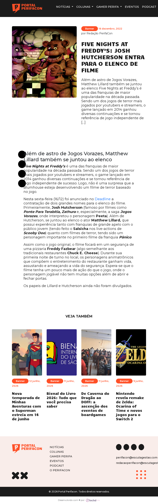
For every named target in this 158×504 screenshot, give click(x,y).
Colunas (83, 6)
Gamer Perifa (107, 6)
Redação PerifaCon (100, 33)
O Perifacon (60, 470)
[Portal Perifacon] (27, 8)
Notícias (63, 6)
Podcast (149, 6)
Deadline (103, 199)
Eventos (132, 6)
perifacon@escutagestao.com (136, 457)
